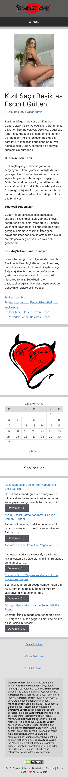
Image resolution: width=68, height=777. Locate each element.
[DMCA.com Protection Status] (34, 763)
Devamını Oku (16, 508)
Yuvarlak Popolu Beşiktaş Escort (29, 317)
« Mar (32, 451)
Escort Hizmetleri (41, 302)
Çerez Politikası (34, 656)
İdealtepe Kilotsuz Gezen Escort (29, 312)
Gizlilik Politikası (34, 668)
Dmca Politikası (34, 644)
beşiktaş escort (19, 302)
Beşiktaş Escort (19, 297)
